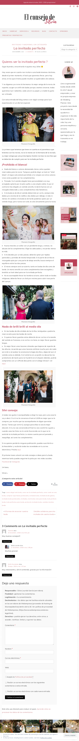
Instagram (16, 462)
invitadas (24, 499)
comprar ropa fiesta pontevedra (17, 496)
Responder (7, 541)
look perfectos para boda (15, 502)
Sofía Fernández (13, 564)
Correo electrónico (13, 658)
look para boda (41, 499)
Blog (44, 31)
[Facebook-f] (70, 6)
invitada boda (34, 496)
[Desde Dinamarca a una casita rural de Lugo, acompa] (33, 726)
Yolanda (10, 530)
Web (7, 667)
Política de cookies (46, 738)
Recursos (35, 31)
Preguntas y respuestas (12, 35)
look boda (31, 499)
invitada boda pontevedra (11, 499)
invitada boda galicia (47, 496)
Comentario (10, 625)
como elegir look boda (14, 492)
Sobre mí (13, 31)
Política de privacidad (23, 677)
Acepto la (20, 677)
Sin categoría (40, 45)
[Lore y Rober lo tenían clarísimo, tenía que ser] (19, 726)
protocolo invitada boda (33, 502)
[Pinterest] (77, 6)
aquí (19, 450)
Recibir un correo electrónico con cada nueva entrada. (28, 691)
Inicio (4, 31)
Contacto (53, 31)
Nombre (9, 649)
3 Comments (29, 51)
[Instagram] (73, 6)
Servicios (23, 31)
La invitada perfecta (29, 48)
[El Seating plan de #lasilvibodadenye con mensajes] (59, 726)
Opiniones (64, 31)
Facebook (6, 462)
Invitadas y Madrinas (22, 45)
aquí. (4, 364)
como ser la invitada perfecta (32, 492)
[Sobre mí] (69, 80)
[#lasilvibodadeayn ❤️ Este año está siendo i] (6, 726)
